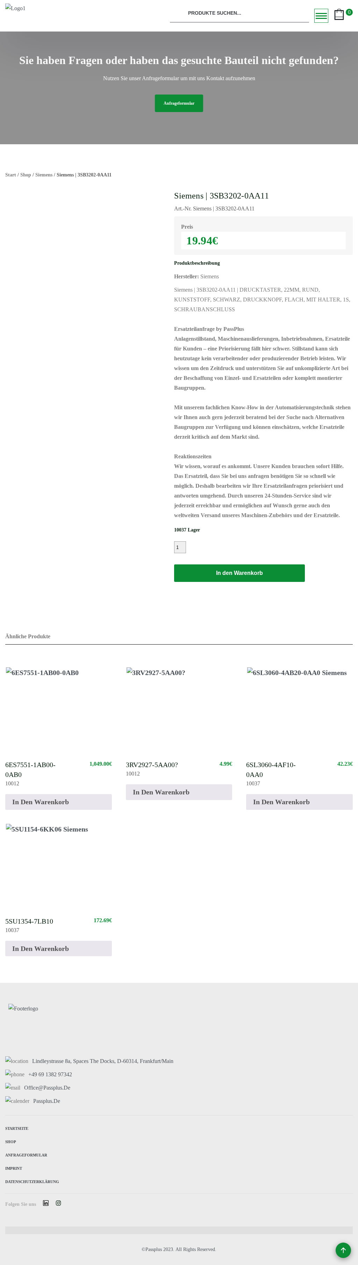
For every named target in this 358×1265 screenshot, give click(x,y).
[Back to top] (343, 1250)
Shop (25, 175)
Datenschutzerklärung (32, 1181)
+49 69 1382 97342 (50, 1074)
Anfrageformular (26, 1155)
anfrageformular (179, 103)
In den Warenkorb (239, 573)
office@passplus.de (47, 1088)
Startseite (16, 1128)
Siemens (43, 175)
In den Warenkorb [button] (40, 802)
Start (10, 175)
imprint (13, 1168)
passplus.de (46, 1101)
